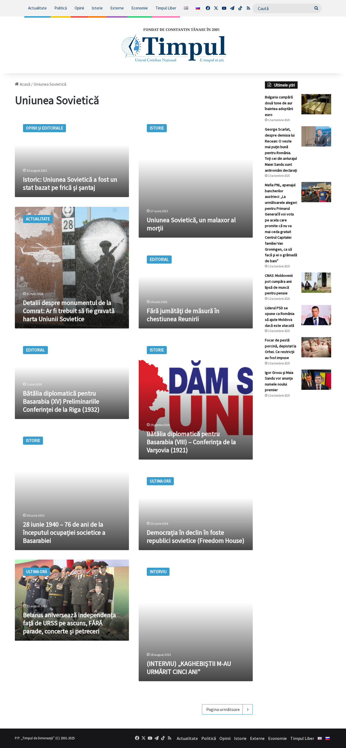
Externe (117, 8)
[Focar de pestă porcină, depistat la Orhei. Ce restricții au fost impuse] (316, 347)
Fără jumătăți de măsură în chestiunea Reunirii (183, 315)
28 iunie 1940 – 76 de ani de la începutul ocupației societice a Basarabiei (64, 532)
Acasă (24, 84)
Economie (139, 8)
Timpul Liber (165, 8)
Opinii (79, 8)
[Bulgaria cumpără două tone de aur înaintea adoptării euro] (316, 104)
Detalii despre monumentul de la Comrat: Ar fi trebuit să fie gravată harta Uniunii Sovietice (69, 310)
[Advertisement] (298, 492)
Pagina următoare (223, 709)
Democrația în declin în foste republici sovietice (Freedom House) (195, 536)
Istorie (97, 8)
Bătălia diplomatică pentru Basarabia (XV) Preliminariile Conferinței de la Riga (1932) (61, 401)
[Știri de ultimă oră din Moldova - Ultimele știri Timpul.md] (173, 44)
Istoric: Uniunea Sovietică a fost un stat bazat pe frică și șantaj (70, 183)
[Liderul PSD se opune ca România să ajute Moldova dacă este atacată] (316, 315)
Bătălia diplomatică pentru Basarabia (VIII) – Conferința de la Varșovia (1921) (191, 442)
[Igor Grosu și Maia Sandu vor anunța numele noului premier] (316, 380)
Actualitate (37, 8)
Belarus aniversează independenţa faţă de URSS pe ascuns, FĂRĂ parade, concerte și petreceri (69, 623)
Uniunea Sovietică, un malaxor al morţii (191, 224)
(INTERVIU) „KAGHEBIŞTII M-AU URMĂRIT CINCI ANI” (189, 667)
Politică (60, 8)
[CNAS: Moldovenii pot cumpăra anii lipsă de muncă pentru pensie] (316, 282)
